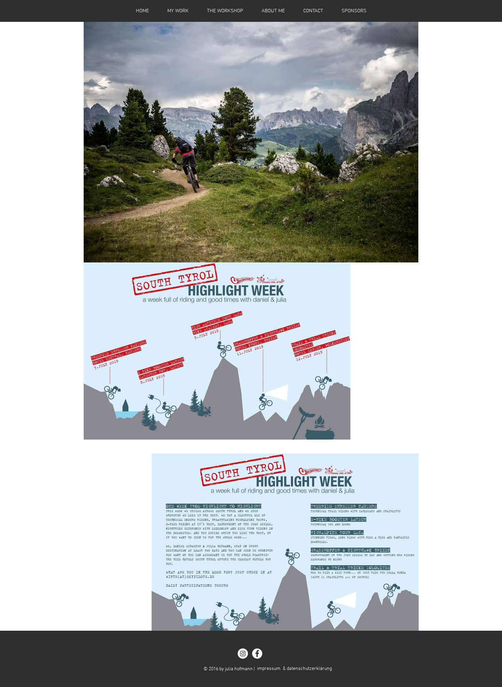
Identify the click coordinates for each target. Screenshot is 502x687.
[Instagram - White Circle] (243, 653)
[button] (251, 142)
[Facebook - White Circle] (257, 653)
